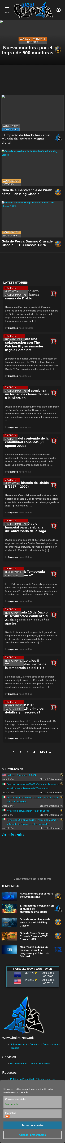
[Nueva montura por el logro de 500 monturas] (9, 896)
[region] (32, 267)
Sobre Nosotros (18, 1044)
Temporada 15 (13, 572)
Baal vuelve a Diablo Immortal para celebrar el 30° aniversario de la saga (25, 527)
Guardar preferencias (32, 1134)
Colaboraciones (51, 1044)
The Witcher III (14, 339)
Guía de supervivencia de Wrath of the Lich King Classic (27, 191)
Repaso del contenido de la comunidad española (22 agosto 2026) (27, 442)
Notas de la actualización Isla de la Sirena (28, 810)
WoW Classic (11, 181)
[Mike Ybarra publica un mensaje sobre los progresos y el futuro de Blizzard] (9, 949)
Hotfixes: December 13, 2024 (21, 775)
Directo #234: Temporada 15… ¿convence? (25, 573)
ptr (7, 664)
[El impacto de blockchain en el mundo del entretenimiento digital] (32, 113)
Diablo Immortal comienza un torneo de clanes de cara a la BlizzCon (27, 394)
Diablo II (10, 439)
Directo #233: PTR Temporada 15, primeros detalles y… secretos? (24, 708)
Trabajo (15, 1047)
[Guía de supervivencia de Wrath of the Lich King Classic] (32, 168)
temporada (12, 613)
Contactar (35, 1044)
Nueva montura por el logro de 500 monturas (36, 895)
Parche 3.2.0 (12, 709)
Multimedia (12, 291)
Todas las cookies (33, 1125)
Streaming (11, 575)
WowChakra (10, 126)
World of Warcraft (32, 39)
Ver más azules (13, 834)
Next (43, 752)
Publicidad (44, 1063)
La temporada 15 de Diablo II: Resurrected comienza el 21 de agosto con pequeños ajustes (27, 618)
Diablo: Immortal (15, 295)
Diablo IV (10, 288)
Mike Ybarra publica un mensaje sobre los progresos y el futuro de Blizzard (34, 951)
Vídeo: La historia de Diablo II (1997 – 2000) (27, 484)
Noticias (32, 42)
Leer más (23, 1092)
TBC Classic (10, 235)
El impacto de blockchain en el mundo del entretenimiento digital (26, 138)
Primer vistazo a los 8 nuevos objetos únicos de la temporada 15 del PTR (25, 664)
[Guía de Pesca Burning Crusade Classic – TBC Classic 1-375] (32, 219)
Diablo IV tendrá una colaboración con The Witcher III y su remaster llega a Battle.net (24, 344)
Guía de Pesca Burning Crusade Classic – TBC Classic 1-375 (27, 243)
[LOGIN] (59, 10)
